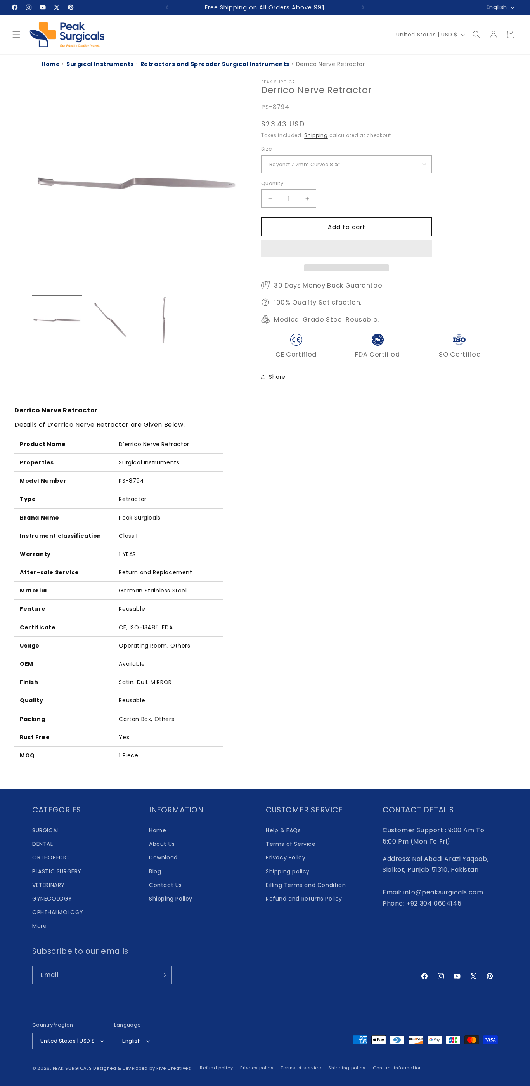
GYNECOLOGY (52, 898)
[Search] (476, 34)
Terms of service (301, 1068)
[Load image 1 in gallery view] (57, 320)
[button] (346, 249)
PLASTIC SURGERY (56, 871)
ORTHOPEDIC (50, 857)
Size (266, 148)
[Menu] (16, 34)
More (39, 926)
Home (51, 64)
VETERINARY (48, 885)
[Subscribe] (162, 975)
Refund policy (216, 1068)
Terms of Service (291, 844)
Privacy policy (257, 1068)
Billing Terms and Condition (306, 885)
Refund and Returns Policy (304, 898)
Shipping (316, 135)
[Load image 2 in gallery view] (110, 320)
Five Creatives (174, 1068)
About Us (162, 844)
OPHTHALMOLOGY (57, 912)
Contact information (397, 1068)
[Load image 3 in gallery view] (164, 320)
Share (277, 377)
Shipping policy (288, 871)
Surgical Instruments (100, 64)
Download (163, 857)
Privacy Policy (285, 857)
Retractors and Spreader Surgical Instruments (214, 64)
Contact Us (165, 885)
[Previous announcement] (166, 7)
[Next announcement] (363, 7)
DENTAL (42, 844)
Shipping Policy (170, 898)
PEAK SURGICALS (72, 1068)
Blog (155, 871)
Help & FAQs (283, 830)
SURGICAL (45, 830)
